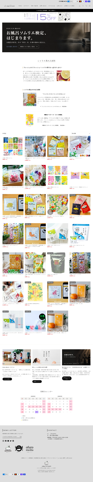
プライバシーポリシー (52, 458)
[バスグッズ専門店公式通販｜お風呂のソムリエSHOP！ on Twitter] (10, 441)
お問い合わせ (43, 5)
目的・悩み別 (34, 5)
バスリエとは (51, 5)
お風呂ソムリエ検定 (69, 5)
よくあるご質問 (61, 458)
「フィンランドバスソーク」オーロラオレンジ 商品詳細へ (54, 106)
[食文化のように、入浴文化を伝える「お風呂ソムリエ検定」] (76, 357)
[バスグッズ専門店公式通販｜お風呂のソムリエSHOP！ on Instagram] (3, 441)
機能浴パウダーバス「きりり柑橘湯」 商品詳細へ (54, 125)
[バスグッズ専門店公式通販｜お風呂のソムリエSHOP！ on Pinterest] (13, 441)
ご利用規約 (30, 458)
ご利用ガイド (24, 458)
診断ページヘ (37, 381)
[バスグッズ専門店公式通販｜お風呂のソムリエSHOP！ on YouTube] (8, 441)
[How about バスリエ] (17, 357)
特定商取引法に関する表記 (40, 458)
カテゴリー (26, 5)
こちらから (52, 433)
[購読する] (21, 437)
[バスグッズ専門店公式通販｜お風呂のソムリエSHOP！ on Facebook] (6, 441)
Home (20, 5)
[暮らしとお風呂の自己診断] (46, 357)
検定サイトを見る (67, 378)
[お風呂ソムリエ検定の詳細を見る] (46, 37)
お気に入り (59, 5)
